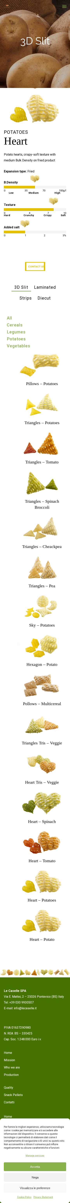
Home (8, 1053)
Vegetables (18, 345)
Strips (25, 298)
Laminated (45, 287)
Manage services (35, 1155)
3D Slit (21, 287)
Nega (35, 1177)
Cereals (15, 325)
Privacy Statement (43, 1197)
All (9, 318)
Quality (8, 1087)
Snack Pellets (13, 1095)
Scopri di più (42, 361)
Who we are (12, 1067)
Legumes (16, 332)
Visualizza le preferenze (35, 1188)
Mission (9, 1060)
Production (11, 1075)
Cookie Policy (24, 1197)
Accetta (35, 1166)
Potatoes (16, 338)
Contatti (9, 1102)
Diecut (44, 298)
